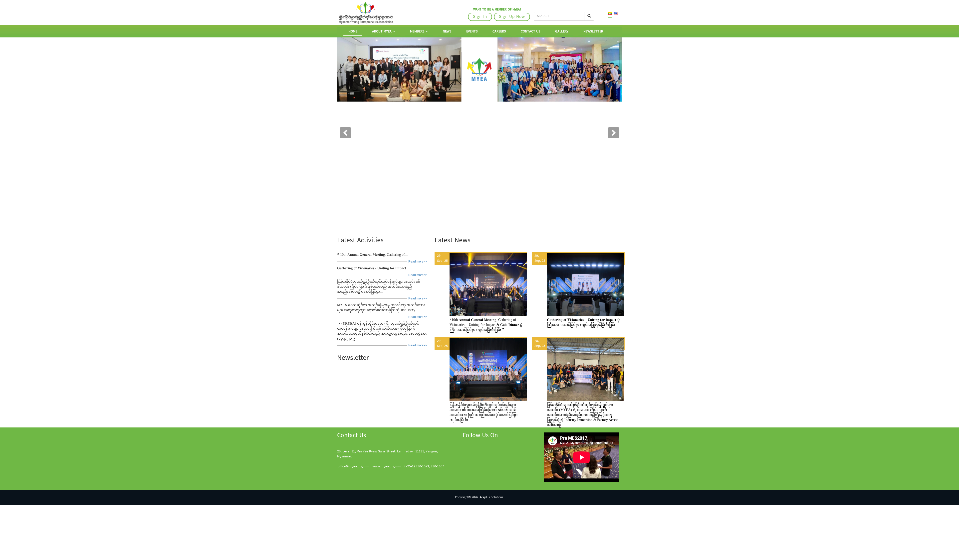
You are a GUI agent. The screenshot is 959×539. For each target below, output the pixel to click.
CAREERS (499, 32)
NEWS (447, 32)
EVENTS (472, 32)
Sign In (480, 17)
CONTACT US (530, 32)
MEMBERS (417, 32)
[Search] (589, 16)
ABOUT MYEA (382, 32)
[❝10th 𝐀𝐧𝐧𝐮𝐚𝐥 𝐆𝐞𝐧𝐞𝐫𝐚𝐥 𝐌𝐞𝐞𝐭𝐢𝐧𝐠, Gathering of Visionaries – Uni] (481, 290)
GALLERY (561, 32)
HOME (352, 32)
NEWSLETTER (593, 32)
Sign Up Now (512, 17)
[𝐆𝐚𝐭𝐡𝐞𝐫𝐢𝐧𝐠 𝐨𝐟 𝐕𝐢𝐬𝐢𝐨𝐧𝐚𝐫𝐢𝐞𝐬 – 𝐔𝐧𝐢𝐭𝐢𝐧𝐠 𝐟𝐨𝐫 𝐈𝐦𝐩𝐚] (578, 290)
